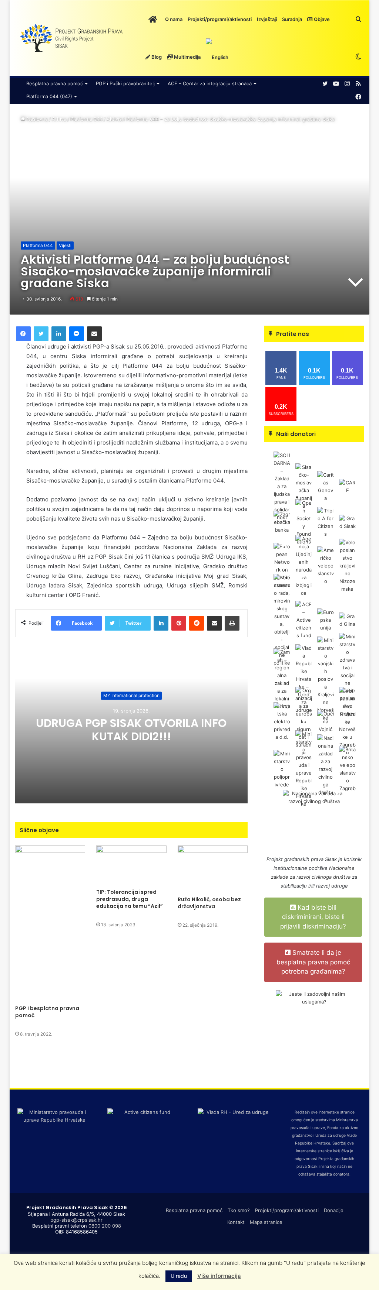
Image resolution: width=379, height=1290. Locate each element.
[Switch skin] (358, 57)
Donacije (333, 1210)
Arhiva (59, 119)
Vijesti (65, 245)
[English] (217, 57)
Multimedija (187, 57)
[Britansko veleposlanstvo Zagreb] (347, 769)
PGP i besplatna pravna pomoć (47, 1012)
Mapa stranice (266, 1222)
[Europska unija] (325, 619)
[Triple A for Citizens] (325, 522)
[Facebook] (358, 97)
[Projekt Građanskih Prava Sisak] (70, 38)
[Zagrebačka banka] (282, 522)
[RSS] (358, 83)
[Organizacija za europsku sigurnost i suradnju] (303, 721)
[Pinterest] (178, 623)
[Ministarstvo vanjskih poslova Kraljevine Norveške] (325, 679)
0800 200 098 (104, 1226)
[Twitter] (325, 83)
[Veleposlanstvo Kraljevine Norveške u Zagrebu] (347, 721)
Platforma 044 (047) (49, 96)
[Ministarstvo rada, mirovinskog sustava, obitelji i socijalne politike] (282, 619)
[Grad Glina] (347, 619)
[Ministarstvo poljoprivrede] (282, 769)
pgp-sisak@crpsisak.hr (76, 1220)
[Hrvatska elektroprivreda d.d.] (282, 721)
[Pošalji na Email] (94, 333)
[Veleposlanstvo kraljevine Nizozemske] (347, 566)
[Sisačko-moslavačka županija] (303, 486)
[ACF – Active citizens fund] (303, 619)
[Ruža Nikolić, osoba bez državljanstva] (213, 868)
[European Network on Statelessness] (282, 566)
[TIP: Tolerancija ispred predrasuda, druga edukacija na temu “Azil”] (131, 865)
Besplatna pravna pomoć (54, 83)
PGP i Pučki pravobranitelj (125, 83)
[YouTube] (336, 83)
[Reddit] (196, 623)
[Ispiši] (232, 623)
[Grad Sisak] (347, 522)
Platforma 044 (86, 119)
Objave (321, 19)
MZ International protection (131, 695)
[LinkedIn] (58, 333)
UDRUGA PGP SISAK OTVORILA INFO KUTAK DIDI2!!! (131, 729)
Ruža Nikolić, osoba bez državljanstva (209, 903)
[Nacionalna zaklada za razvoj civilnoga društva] (325, 769)
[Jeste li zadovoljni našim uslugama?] (314, 1028)
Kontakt (236, 1222)
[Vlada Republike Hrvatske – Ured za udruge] (303, 679)
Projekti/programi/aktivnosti (220, 19)
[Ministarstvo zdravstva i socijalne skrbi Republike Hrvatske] (347, 679)
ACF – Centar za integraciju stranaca (210, 83)
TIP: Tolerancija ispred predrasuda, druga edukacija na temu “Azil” (129, 899)
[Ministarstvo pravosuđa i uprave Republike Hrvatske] (303, 769)
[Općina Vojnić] (325, 721)
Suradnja (292, 19)
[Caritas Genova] (325, 486)
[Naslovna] (152, 19)
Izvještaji (267, 19)
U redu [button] (179, 1276)
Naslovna (36, 119)
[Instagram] (347, 83)
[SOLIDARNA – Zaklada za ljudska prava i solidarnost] (282, 486)
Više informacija (219, 1275)
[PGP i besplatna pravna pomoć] (50, 923)
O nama (173, 19)
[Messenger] (76, 333)
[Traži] (358, 19)
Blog (156, 57)
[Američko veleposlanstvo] (325, 566)
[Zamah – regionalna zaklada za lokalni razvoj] (282, 679)
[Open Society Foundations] (303, 522)
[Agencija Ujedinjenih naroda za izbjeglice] (303, 566)
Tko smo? (239, 1210)
